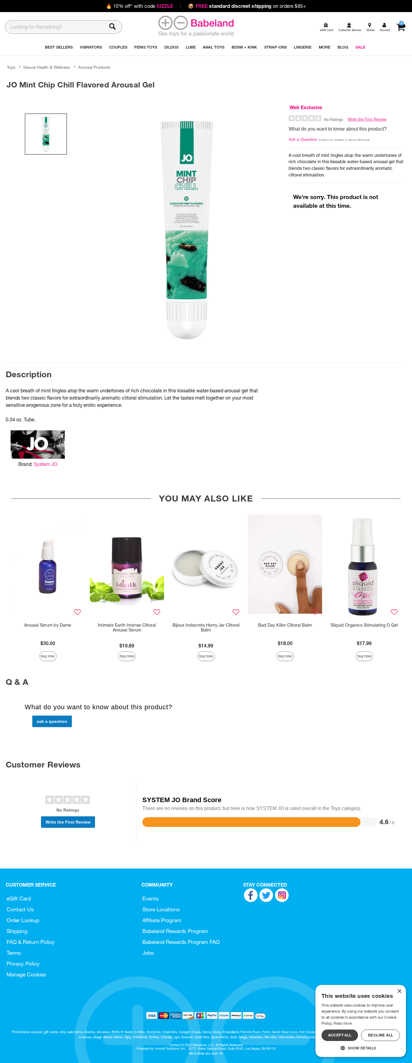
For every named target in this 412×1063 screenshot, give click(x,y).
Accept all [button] (340, 1035)
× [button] (399, 991)
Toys (11, 67)
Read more (343, 1023)
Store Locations (161, 909)
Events (150, 898)
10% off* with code (139, 6)
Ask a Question (303, 139)
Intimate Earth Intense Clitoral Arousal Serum (127, 627)
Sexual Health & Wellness (46, 67)
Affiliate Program (161, 920)
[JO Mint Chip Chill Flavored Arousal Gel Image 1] (186, 229)
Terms (14, 953)
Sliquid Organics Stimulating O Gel (364, 625)
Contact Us (20, 909)
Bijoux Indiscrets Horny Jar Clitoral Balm (206, 627)
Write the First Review (367, 119)
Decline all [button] (380, 1035)
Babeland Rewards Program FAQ (181, 942)
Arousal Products (94, 67)
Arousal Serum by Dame (47, 625)
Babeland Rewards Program (175, 931)
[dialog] (360, 1021)
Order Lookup (23, 920)
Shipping (17, 931)
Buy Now (48, 656)
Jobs (148, 953)
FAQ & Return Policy (31, 942)
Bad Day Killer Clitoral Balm (285, 625)
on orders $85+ (247, 6)
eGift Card (19, 898)
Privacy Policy (23, 963)
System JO (45, 464)
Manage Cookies (26, 974)
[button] (361, 1048)
